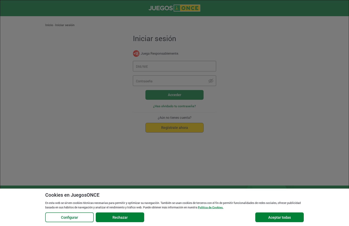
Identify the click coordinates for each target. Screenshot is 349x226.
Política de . (210, 207)
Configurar (69, 217)
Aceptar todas (279, 217)
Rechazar (120, 217)
